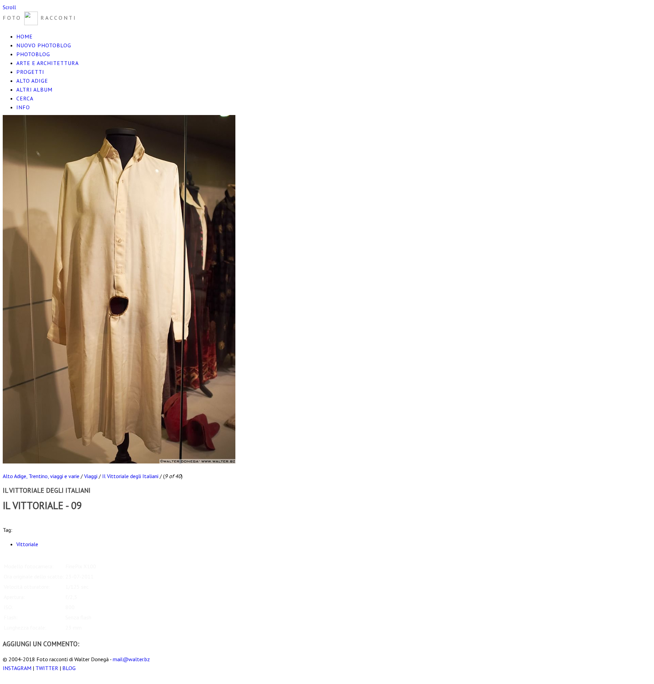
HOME (24, 36)
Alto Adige (32, 80)
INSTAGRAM (17, 668)
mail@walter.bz (131, 659)
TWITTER (46, 668)
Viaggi (90, 476)
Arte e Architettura (47, 63)
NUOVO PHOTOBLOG (43, 45)
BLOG (69, 668)
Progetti (30, 71)
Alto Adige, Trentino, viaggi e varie (41, 476)
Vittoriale (27, 544)
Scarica (10, 521)
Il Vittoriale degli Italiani (130, 476)
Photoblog (33, 54)
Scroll (9, 7)
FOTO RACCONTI (40, 17)
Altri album (34, 89)
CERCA (24, 98)
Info (23, 107)
